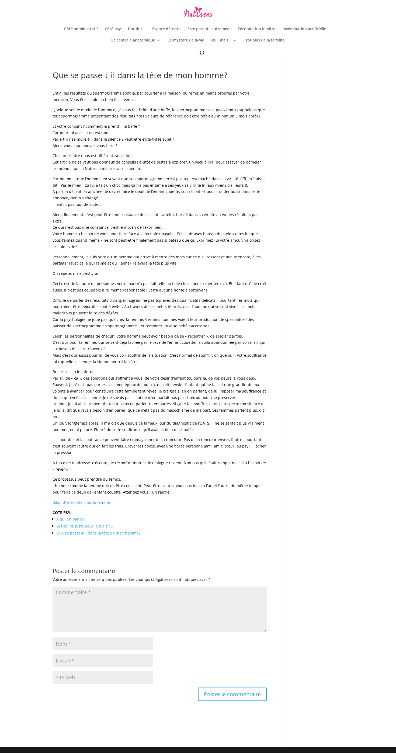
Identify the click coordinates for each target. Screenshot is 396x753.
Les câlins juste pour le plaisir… (84, 526)
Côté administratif (81, 29)
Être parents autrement (209, 29)
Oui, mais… (221, 40)
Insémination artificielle (304, 29)
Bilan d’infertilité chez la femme (81, 502)
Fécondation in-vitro (257, 29)
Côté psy (113, 29)
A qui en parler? (70, 519)
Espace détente (166, 29)
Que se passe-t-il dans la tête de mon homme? (98, 533)
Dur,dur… (136, 29)
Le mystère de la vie (186, 40)
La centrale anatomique (133, 40)
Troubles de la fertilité (264, 40)
